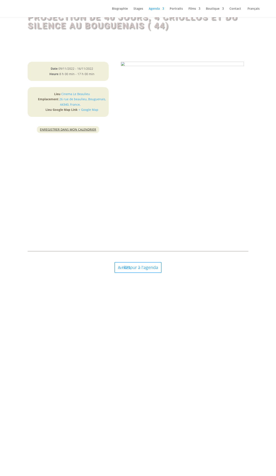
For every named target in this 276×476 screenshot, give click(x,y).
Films (192, 9)
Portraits (176, 9)
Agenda (154, 9)
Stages (138, 9)
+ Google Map (88, 110)
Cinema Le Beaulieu (75, 94)
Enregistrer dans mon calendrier (68, 129)
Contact (235, 9)
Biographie (120, 9)
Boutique (213, 9)
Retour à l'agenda (141, 267)
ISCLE (163, 444)
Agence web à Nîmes (143, 444)
